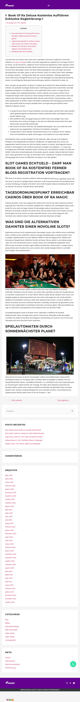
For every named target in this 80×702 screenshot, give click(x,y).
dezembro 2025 (10, 492)
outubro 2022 (10, 602)
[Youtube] (74, 683)
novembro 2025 (10, 496)
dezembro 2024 (10, 533)
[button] (48, 5)
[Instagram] (67, 683)
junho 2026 (9, 479)
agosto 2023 (9, 568)
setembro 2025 (10, 503)
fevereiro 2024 (10, 547)
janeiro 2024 (9, 551)
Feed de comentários (12, 664)
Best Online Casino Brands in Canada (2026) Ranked (23, 430)
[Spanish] (12, 699)
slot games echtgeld (19, 62)
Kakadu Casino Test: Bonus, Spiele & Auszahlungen (22, 444)
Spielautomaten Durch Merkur (22, 51)
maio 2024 (8, 540)
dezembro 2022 (10, 595)
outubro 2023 (10, 561)
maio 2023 (8, 578)
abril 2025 (8, 520)
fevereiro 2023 (10, 588)
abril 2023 (8, 581)
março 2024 (9, 544)
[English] (7, 699)
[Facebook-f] (70, 683)
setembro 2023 (10, 564)
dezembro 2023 (10, 554)
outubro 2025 (10, 499)
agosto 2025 (9, 506)
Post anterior (16, 400)
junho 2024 (9, 537)
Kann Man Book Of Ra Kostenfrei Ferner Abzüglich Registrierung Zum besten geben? (26, 36)
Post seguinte (64, 400)
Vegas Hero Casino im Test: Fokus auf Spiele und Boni (23, 437)
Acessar (8, 657)
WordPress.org (10, 668)
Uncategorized (11, 23)
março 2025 (9, 523)
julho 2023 (8, 571)
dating (7, 623)
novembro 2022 (10, 599)
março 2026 (9, 482)
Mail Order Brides (11, 630)
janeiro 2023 (9, 592)
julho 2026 (8, 475)
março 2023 (9, 585)
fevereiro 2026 (10, 486)
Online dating (9, 633)
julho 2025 (8, 510)
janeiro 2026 (9, 489)
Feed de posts (10, 661)
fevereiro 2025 (10, 527)
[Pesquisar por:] (40, 411)
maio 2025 (8, 516)
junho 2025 (9, 513)
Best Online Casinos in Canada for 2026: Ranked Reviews (24, 433)
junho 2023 (9, 575)
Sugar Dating (9, 637)
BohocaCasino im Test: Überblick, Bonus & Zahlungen (23, 440)
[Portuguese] (10, 699)
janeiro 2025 (9, 530)
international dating (12, 626)
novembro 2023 (10, 557)
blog (6, 619)
